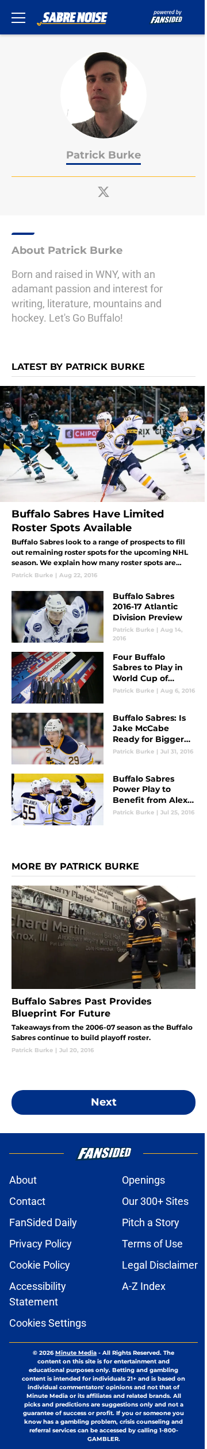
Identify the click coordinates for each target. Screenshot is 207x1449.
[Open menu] (18, 17)
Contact (27, 1201)
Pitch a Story (150, 1222)
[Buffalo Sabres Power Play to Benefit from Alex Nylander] (103, 799)
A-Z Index (144, 1286)
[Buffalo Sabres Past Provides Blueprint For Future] (103, 970)
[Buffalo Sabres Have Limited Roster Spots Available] (103, 482)
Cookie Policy (39, 1265)
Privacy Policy (40, 1244)
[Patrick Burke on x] (103, 192)
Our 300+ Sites (155, 1201)
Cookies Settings (47, 1323)
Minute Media (76, 1353)
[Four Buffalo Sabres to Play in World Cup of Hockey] (103, 678)
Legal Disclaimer (160, 1265)
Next (104, 1102)
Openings (143, 1180)
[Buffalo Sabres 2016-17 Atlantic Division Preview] (103, 617)
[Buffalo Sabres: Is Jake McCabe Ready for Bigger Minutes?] (103, 738)
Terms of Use (152, 1244)
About (23, 1180)
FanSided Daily (43, 1222)
